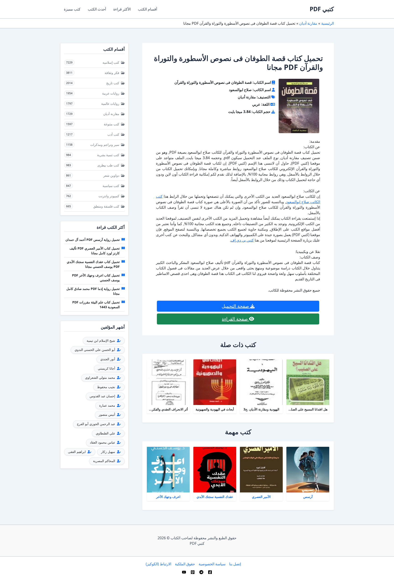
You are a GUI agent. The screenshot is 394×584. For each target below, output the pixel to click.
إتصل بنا (235, 563)
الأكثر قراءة (122, 9)
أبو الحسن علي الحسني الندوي (95, 349)
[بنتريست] (193, 572)
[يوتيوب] (184, 572)
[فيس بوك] (210, 572)
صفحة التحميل (236, 306)
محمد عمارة (107, 405)
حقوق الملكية (185, 563)
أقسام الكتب (147, 9)
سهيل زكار (108, 452)
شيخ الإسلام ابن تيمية (101, 340)
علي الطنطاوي (106, 433)
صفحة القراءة (235, 319)
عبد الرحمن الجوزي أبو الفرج (96, 424)
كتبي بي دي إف (242, 240)
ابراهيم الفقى (77, 452)
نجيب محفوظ (106, 387)
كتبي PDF (322, 9)
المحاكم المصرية (104, 461)
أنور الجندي (108, 359)
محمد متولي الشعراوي (100, 377)
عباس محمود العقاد (103, 442)
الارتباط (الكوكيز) (158, 563)
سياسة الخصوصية (212, 563)
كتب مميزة (72, 9)
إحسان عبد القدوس (103, 396)
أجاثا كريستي (107, 368)
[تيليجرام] (201, 572)
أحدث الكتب (97, 9)
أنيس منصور (107, 414)
